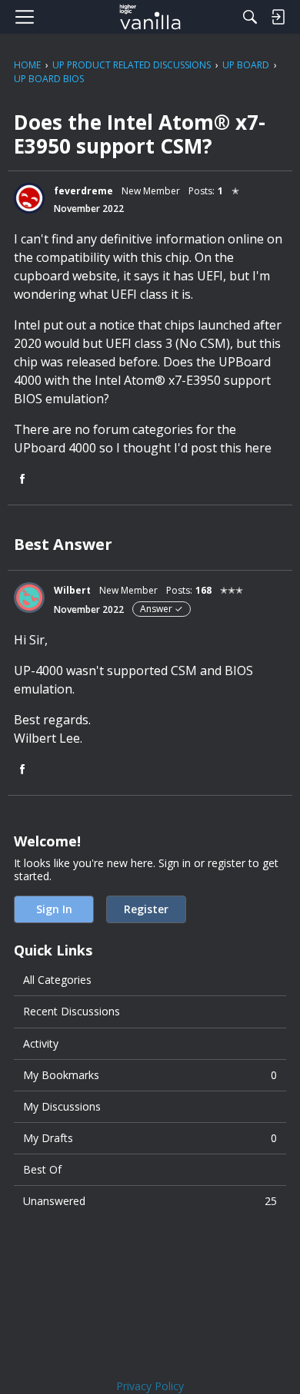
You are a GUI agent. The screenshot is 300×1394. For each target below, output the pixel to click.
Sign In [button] (54, 909)
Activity (40, 1043)
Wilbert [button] (72, 590)
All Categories (57, 979)
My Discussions (62, 1106)
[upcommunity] (150, 17)
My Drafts (150, 1138)
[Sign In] (278, 17)
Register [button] (146, 909)
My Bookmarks (150, 1075)
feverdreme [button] (83, 190)
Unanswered (150, 1201)
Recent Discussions (71, 1011)
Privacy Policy (150, 1386)
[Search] (250, 17)
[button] (29, 198)
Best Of (42, 1169)
